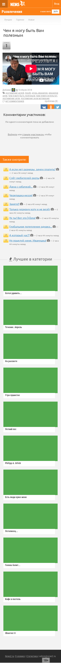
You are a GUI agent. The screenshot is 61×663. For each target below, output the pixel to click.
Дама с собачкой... (21, 186)
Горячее (20, 19)
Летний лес (10, 429)
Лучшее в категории (32, 258)
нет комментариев (14, 101)
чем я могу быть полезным (21, 95)
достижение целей (15, 93)
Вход (56, 3)
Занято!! (14, 203)
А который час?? (19, 235)
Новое (31, 19)
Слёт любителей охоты (24, 177)
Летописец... (11, 531)
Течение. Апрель (13, 327)
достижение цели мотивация (35, 98)
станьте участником (33, 134)
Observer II (10, 633)
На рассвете (11, 361)
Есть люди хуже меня (16, 497)
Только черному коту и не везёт (29, 209)
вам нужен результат (46, 95)
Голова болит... (12, 565)
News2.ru (9, 656)
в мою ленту (45, 11)
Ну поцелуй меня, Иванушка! (27, 240)
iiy (17, 90)
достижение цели (11, 98)
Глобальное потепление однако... (30, 226)
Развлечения (12, 12)
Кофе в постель (13, 599)
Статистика (32, 656)
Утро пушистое (12, 395)
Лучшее (8, 19)
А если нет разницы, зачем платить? (32, 169)
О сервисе (20, 656)
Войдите (12, 134)
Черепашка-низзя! (21, 195)
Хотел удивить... (13, 293)
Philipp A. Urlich (13, 463)
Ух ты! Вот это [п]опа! (22, 217)
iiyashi (28, 93)
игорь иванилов (40, 93)
